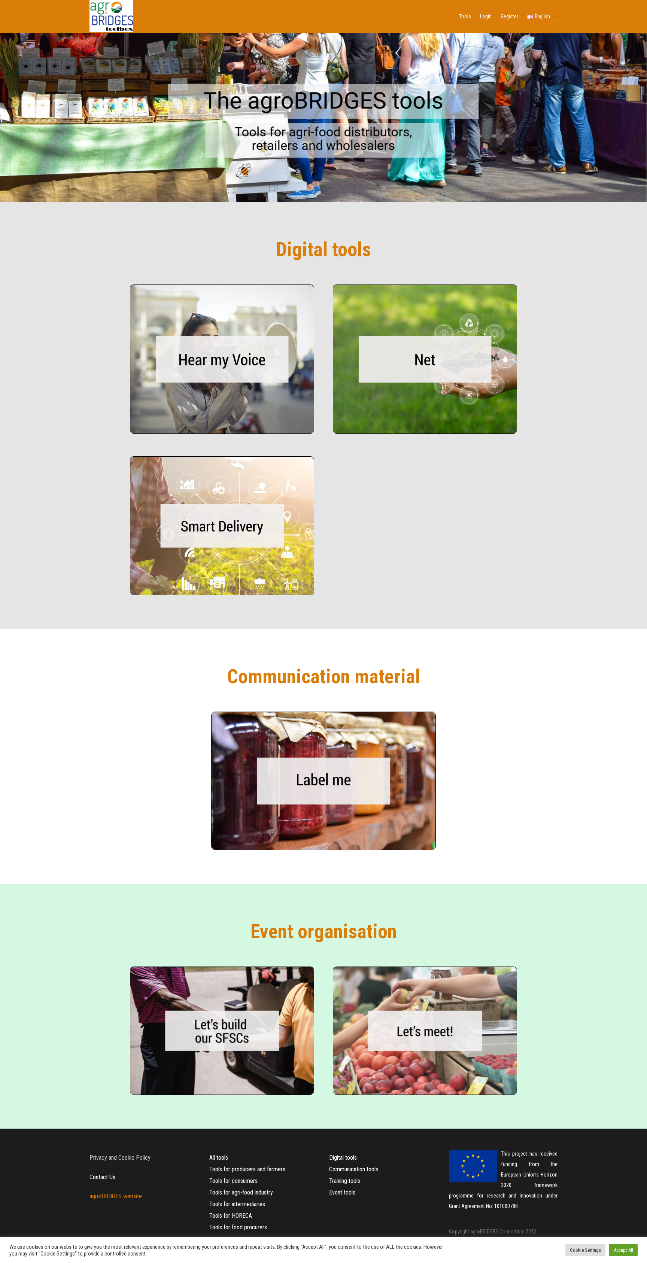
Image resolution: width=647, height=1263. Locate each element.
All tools (218, 1157)
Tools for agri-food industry (241, 1192)
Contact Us (102, 1177)
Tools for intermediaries (237, 1204)
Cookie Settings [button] (585, 1250)
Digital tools (343, 1157)
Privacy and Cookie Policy (120, 1157)
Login (486, 16)
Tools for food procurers (238, 1227)
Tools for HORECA (230, 1215)
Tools (465, 16)
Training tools (344, 1180)
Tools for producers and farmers (247, 1169)
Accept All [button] (623, 1250)
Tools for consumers (233, 1180)
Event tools (342, 1192)
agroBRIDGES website (115, 1196)
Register (509, 16)
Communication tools (353, 1169)
